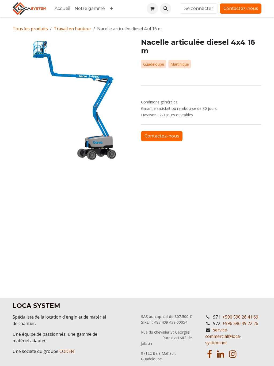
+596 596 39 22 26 (240, 323)
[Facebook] (209, 354)
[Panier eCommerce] (152, 8)
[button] (165, 8)
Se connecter (198, 8)
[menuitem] (62, 8)
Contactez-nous (240, 8)
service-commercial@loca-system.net (223, 336)
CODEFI (66, 351)
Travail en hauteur (72, 29)
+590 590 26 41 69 (240, 317)
